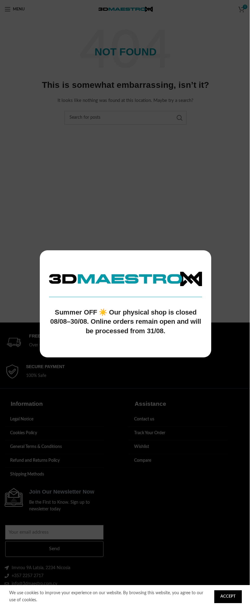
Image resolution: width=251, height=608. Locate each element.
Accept (228, 597)
